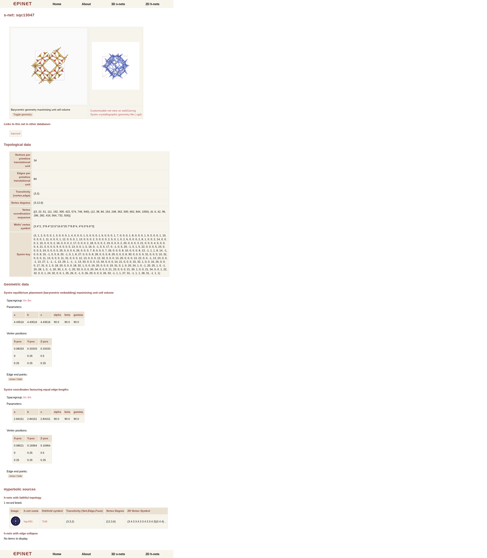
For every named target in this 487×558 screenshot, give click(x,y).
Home (57, 4)
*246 (44, 521)
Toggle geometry (23, 114)
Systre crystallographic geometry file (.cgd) (116, 114)
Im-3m (27, 300)
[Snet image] (115, 88)
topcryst (15, 133)
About (86, 4)
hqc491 (28, 521)
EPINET (22, 3)
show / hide (15, 379)
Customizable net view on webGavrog (113, 110)
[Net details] (15, 525)
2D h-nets (152, 4)
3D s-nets (118, 4)
